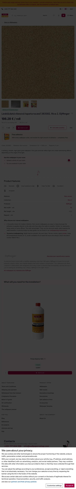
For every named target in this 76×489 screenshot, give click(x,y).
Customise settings (54, 486)
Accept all (69, 486)
